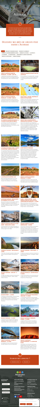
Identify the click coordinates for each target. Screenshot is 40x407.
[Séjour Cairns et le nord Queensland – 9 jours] (30, 222)
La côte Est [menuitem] (32, 52)
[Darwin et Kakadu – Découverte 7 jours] (10, 247)
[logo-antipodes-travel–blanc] (20, 0)
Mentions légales (17, 388)
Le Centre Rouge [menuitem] (11, 54)
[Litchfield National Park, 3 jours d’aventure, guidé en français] (10, 147)
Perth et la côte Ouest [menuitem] (6, 56)
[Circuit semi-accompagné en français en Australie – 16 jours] (30, 119)
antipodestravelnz (33, 384)
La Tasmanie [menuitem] (4, 54)
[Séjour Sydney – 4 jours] (10, 291)
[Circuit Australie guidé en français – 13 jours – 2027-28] (10, 70)
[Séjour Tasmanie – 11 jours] (10, 314)
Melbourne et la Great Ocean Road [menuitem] (24, 54)
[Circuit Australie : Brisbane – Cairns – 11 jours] (30, 314)
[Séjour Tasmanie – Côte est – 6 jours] (10, 269)
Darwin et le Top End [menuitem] (24, 52)
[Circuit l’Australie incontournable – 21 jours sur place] (30, 338)
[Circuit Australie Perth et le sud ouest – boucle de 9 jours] (10, 220)
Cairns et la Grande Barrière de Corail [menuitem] (10, 52)
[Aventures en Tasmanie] (30, 147)
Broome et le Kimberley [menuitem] (24, 51)
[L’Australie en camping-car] (10, 172)
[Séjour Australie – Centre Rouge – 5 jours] (30, 269)
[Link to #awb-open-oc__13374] (34, 2)
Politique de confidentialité (32, 405)
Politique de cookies (26, 405)
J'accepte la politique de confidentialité (6, 399)
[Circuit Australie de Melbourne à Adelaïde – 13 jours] (30, 291)
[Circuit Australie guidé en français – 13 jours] (30, 173)
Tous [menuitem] (3, 51)
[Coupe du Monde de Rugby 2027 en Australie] (30, 70)
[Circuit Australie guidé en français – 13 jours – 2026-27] (10, 93)
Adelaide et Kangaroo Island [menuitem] (12, 51)
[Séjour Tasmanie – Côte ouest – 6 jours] (30, 247)
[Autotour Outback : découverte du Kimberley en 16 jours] (10, 197)
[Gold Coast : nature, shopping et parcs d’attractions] (30, 93)
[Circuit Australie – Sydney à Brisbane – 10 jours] (10, 336)
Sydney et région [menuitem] (16, 56)
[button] (38, 399)
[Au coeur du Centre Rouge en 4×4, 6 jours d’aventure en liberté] (10, 117)
